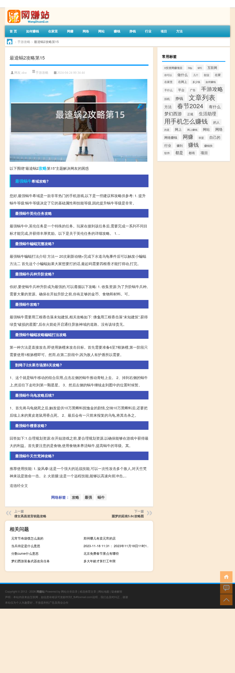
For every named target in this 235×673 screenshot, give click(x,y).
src (200, 67)
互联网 (212, 67)
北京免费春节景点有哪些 (101, 553)
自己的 (214, 137)
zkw (24, 72)
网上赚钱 (192, 129)
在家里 (53, 31)
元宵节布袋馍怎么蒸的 (27, 538)
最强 (19, 181)
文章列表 (202, 97)
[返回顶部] (225, 599)
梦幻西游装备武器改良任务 (30, 561)
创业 (206, 75)
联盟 (201, 137)
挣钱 (132, 31)
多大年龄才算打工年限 (100, 561)
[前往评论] (225, 588)
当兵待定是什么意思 (25, 545)
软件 (167, 153)
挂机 (167, 99)
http (190, 68)
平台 (181, 90)
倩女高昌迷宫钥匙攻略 (30, 516)
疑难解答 (116, 591)
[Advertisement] (117, 641)
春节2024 (190, 105)
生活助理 (207, 113)
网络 (86, 31)
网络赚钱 (170, 137)
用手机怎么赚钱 (186, 120)
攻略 (43, 168)
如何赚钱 (32, 31)
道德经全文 (19, 485)
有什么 (215, 106)
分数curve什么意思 (25, 553)
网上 (178, 129)
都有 (192, 152)
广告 (193, 90)
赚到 (180, 145)
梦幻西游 (173, 113)
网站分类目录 (69, 591)
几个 (195, 75)
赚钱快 (208, 145)
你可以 (168, 75)
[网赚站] (29, 9)
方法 (179, 31)
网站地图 (103, 591)
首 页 (13, 31)
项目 (164, 31)
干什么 (168, 90)
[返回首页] (225, 576)
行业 (148, 31)
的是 (166, 129)
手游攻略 (23, 41)
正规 (190, 114)
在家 (218, 75)
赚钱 (117, 31)
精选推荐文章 (88, 591)
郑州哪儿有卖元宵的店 (100, 538)
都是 (179, 152)
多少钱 (196, 82)
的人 (216, 122)
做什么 (182, 74)
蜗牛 (27, 181)
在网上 (182, 81)
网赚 (70, 31)
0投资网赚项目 (173, 68)
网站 (101, 31)
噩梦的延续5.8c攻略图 (128, 516)
